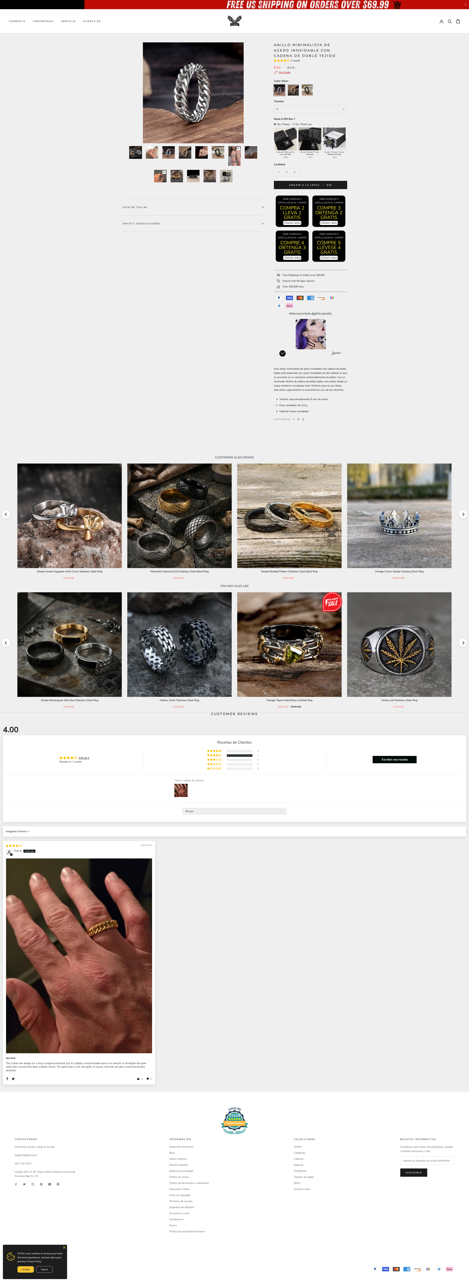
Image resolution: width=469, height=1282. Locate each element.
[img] (14, 846)
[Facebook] (294, 419)
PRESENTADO (43, 21)
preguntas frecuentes (181, 1146)
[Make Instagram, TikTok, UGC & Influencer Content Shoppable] (337, 353)
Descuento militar (179, 1189)
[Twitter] (298, 419)
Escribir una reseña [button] (395, 760)
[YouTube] (49, 1184)
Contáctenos (176, 1219)
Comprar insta (302, 1189)
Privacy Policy (33, 1261)
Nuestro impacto (178, 1165)
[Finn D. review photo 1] (79, 955)
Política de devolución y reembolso (189, 1183)
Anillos (298, 1146)
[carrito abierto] (458, 21)
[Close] (64, 1247)
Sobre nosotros (178, 1159)
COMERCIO (17, 21)
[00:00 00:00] (193, 92)
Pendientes (300, 1171)
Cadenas (299, 1159)
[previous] (6, 514)
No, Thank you (304, 124)
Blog (172, 1153)
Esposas (298, 1165)
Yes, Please (283, 124)
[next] (463, 514)
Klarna (173, 1225)
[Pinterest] (303, 419)
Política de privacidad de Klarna (187, 1231)
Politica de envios (179, 1177)
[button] (282, 60)
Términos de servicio (180, 1201)
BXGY (297, 1183)
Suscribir (414, 1172)
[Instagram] (33, 1184)
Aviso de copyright (180, 1195)
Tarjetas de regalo (304, 1177)
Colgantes (299, 1153)
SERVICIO (68, 21)
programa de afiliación (181, 1207)
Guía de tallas (135, 207)
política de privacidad (181, 1171)
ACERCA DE (92, 21)
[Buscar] (450, 21)
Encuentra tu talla (179, 1213)
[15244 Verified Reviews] (234, 1135)
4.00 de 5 (84, 758)
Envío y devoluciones (141, 223)
